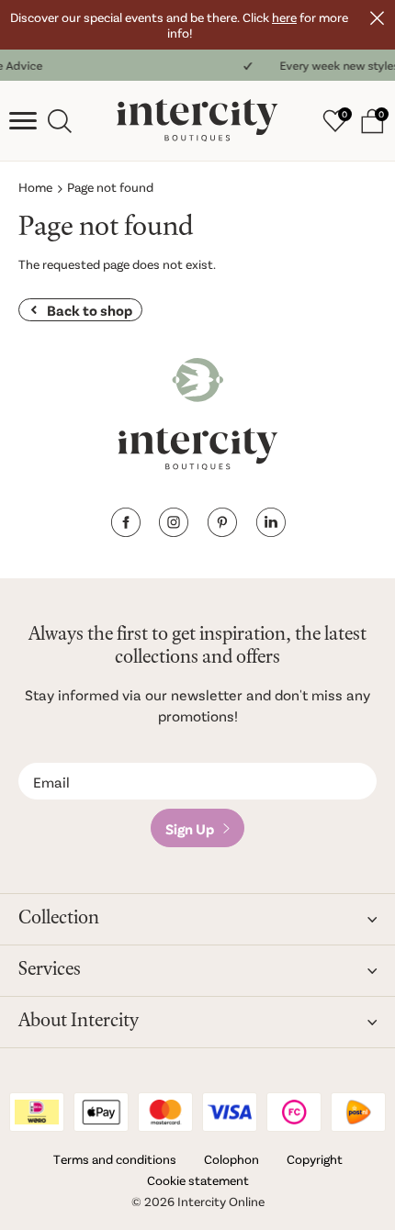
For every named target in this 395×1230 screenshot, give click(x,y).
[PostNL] (358, 1112)
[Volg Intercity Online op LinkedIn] (270, 531)
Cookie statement (198, 1180)
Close (376, 18)
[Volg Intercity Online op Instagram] (173, 531)
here (284, 17)
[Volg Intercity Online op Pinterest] (222, 531)
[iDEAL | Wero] (36, 1112)
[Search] (59, 121)
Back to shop (89, 310)
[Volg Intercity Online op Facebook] (125, 531)
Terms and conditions (114, 1159)
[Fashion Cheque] (294, 1112)
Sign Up (189, 828)
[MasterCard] (165, 1112)
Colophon (231, 1159)
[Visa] (229, 1112)
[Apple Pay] (101, 1112)
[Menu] (23, 121)
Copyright (315, 1159)
